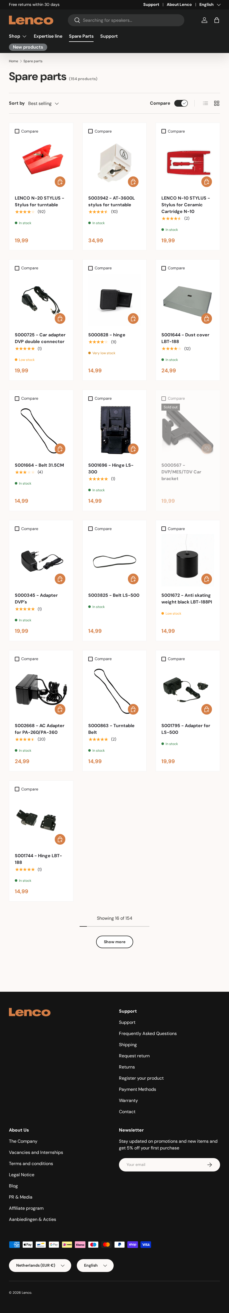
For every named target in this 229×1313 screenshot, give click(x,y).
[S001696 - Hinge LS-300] (114, 430)
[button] (217, 20)
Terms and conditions (31, 1163)
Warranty (128, 1100)
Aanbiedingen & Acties (32, 1219)
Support (151, 4)
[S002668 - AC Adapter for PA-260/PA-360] (41, 690)
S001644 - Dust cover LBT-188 (185, 338)
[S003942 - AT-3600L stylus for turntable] (114, 162)
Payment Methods (137, 1089)
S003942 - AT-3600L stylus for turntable (111, 201)
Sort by (17, 103)
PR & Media (20, 1197)
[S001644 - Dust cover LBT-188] (187, 300)
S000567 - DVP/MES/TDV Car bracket (181, 471)
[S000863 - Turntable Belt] (114, 690)
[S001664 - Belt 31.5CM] (41, 430)
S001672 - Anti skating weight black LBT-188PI (186, 598)
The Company (23, 1141)
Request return (134, 1056)
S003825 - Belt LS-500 (113, 595)
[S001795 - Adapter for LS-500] (187, 690)
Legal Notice (21, 1175)
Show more (114, 941)
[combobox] (126, 20)
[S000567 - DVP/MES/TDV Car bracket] (187, 430)
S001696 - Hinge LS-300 (110, 468)
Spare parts (32, 61)
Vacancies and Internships (36, 1152)
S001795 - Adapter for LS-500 (185, 729)
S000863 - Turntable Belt (111, 729)
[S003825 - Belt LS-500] (114, 560)
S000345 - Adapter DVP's (36, 598)
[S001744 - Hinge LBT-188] (41, 820)
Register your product (141, 1078)
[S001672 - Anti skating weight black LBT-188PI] (187, 560)
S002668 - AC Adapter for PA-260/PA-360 (40, 729)
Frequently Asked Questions (148, 1033)
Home (13, 61)
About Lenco (179, 4)
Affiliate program (26, 1208)
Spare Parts (81, 36)
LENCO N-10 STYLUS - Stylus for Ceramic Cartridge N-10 (185, 204)
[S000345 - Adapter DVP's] (41, 560)
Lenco (26, 1292)
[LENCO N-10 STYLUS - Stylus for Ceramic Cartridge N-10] (187, 162)
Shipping (128, 1045)
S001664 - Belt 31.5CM (39, 465)
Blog (13, 1186)
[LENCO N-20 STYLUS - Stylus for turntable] (41, 162)
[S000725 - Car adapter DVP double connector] (41, 300)
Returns (127, 1067)
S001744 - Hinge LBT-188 (38, 859)
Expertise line (48, 36)
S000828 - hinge (106, 335)
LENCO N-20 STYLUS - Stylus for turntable (39, 201)
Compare (160, 103)
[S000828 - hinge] (114, 300)
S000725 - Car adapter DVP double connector (40, 338)
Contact (127, 1112)
